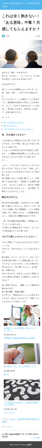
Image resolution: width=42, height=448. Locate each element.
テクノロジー (9, 412)
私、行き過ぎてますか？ (14, 122)
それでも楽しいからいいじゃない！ (19, 129)
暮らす (6, 374)
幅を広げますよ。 (11, 125)
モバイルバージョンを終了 (21, 444)
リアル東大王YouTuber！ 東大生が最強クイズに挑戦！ (21, 403)
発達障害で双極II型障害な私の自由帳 (19, 338)
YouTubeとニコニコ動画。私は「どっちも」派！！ (20, 329)
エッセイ (9, 426)
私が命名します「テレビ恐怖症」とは (19, 366)
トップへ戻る (35, 438)
